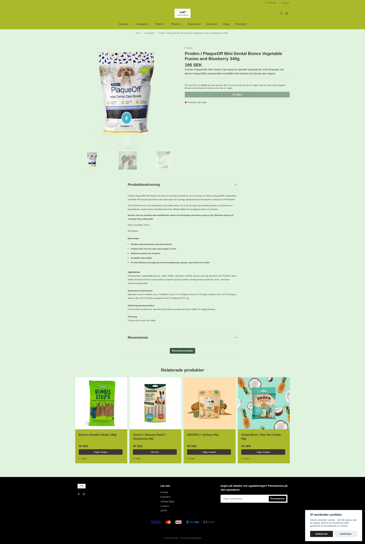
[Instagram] (84, 494)
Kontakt (164, 492)
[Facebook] (79, 494)
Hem (138, 33)
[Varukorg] (287, 13)
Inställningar (346, 534)
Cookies (164, 506)
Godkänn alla (321, 534)
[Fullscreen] (127, 98)
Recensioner (138, 337)
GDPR (163, 510)
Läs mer (155, 452)
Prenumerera (277, 498)
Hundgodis (149, 33)
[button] (175, 98)
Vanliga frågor (167, 501)
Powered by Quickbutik (190, 538)
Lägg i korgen (101, 452)
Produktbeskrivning (144, 184)
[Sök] (281, 13)
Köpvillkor (165, 497)
